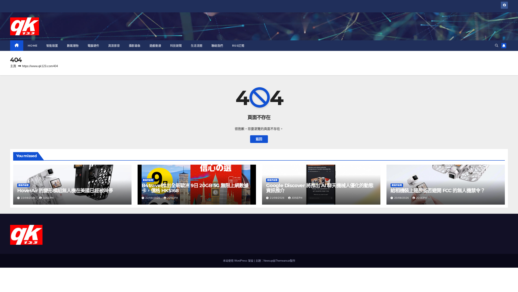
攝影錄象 (135, 45)
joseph (48, 197)
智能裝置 (52, 45)
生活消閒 (197, 45)
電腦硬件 (93, 45)
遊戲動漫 (155, 45)
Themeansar (282, 260)
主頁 (13, 66)
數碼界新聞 (23, 185)
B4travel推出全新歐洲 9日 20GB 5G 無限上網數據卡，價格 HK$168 (195, 187)
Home (32, 45)
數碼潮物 (73, 45)
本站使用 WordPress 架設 (238, 260)
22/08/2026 (28, 197)
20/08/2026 (402, 197)
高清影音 (114, 45)
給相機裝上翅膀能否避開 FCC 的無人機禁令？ (438, 190)
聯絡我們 (217, 45)
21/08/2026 (277, 197)
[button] (496, 45)
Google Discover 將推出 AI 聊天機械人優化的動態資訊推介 (319, 187)
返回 (259, 139)
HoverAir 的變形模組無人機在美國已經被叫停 (65, 190)
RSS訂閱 (238, 45)
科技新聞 (176, 45)
